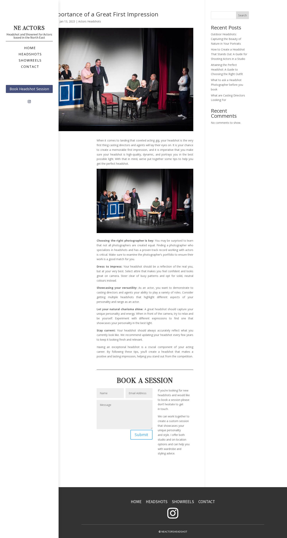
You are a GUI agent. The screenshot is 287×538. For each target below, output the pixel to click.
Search (242, 15)
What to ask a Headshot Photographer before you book (227, 84)
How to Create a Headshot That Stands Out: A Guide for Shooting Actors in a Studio (229, 54)
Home (136, 501)
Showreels (183, 501)
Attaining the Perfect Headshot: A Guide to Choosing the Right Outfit (227, 69)
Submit (141, 434)
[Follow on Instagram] (29, 101)
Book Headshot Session (29, 89)
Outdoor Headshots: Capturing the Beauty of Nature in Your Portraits (226, 38)
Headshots (157, 501)
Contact (206, 501)
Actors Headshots (89, 21)
